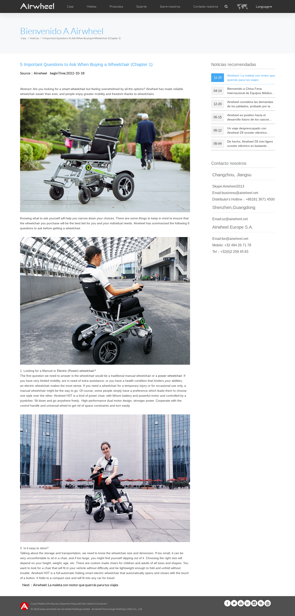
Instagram (254, 603)
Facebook (227, 603)
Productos (116, 6)
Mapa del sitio (78, 603)
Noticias (34, 38)
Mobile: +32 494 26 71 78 (231, 245)
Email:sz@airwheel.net (230, 219)
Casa (70, 6)
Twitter (234, 603)
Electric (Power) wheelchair (75, 370)
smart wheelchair (73, 89)
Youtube (241, 603)
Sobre (91, 603)
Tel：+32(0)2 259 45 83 (230, 251)
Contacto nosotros (205, 6)
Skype (261, 603)
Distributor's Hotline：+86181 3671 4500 (243, 199)
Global (267, 603)
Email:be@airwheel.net (230, 239)
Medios (42, 603)
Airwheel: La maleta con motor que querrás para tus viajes (75, 585)
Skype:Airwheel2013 (228, 186)
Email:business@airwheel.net (235, 193)
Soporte (141, 6)
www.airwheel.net (50, 609)
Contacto (101, 603)
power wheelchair (170, 375)
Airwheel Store (247, 603)
